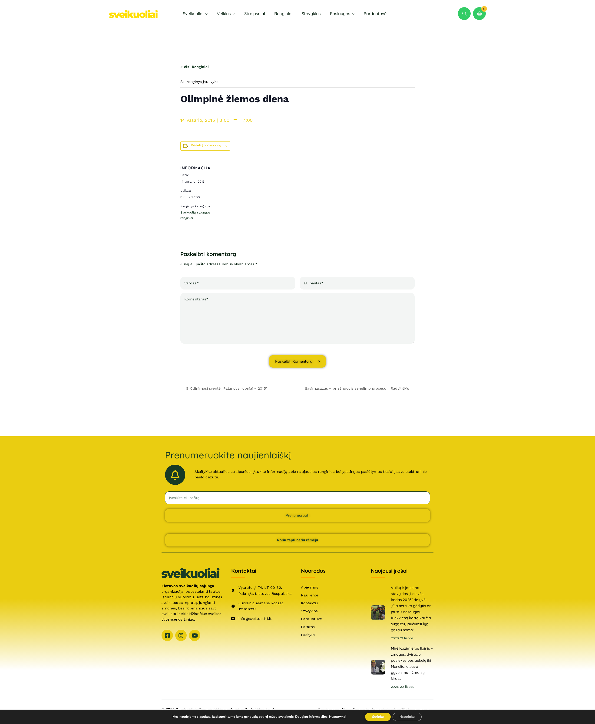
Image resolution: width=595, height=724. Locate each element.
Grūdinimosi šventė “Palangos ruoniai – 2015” (226, 388)
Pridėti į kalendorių (206, 145)
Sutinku (378, 716)
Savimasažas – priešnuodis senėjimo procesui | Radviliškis (357, 388)
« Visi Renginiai (194, 67)
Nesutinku (407, 716)
